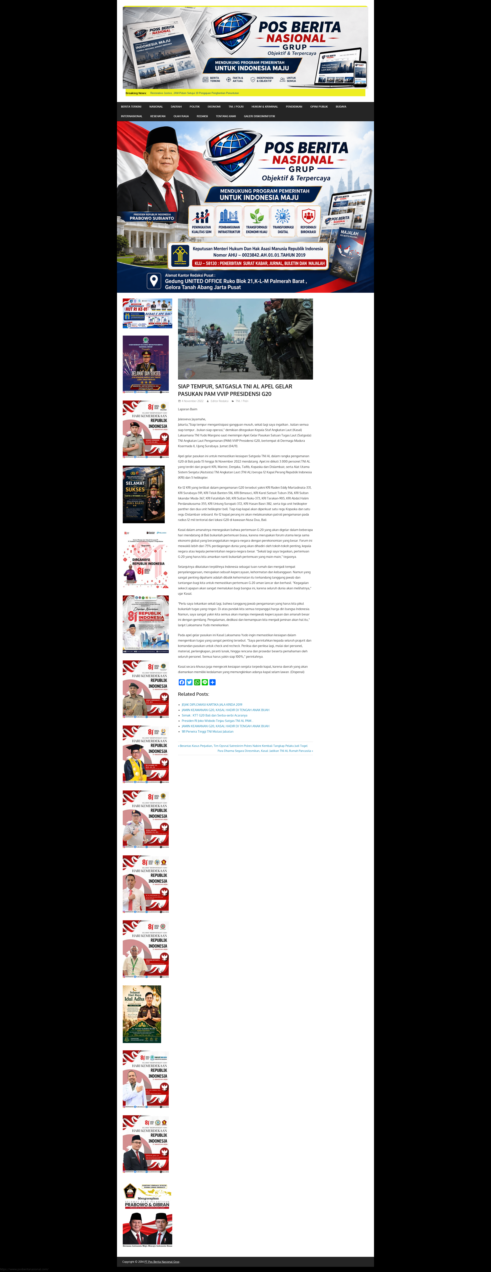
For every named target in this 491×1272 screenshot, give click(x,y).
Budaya (341, 106)
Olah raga (181, 116)
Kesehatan (158, 116)
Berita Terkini (131, 106)
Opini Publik (319, 106)
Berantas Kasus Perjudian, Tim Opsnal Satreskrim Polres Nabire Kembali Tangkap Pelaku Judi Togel (243, 746)
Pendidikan (294, 106)
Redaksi (202, 116)
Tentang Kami (226, 116)
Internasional (131, 116)
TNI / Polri (236, 106)
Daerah (176, 106)
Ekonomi (214, 106)
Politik (195, 106)
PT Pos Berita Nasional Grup (161, 1261)
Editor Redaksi (220, 401)
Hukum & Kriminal (265, 106)
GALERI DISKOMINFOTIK (259, 116)
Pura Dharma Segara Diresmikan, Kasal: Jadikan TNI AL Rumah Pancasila (264, 751)
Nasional (156, 106)
